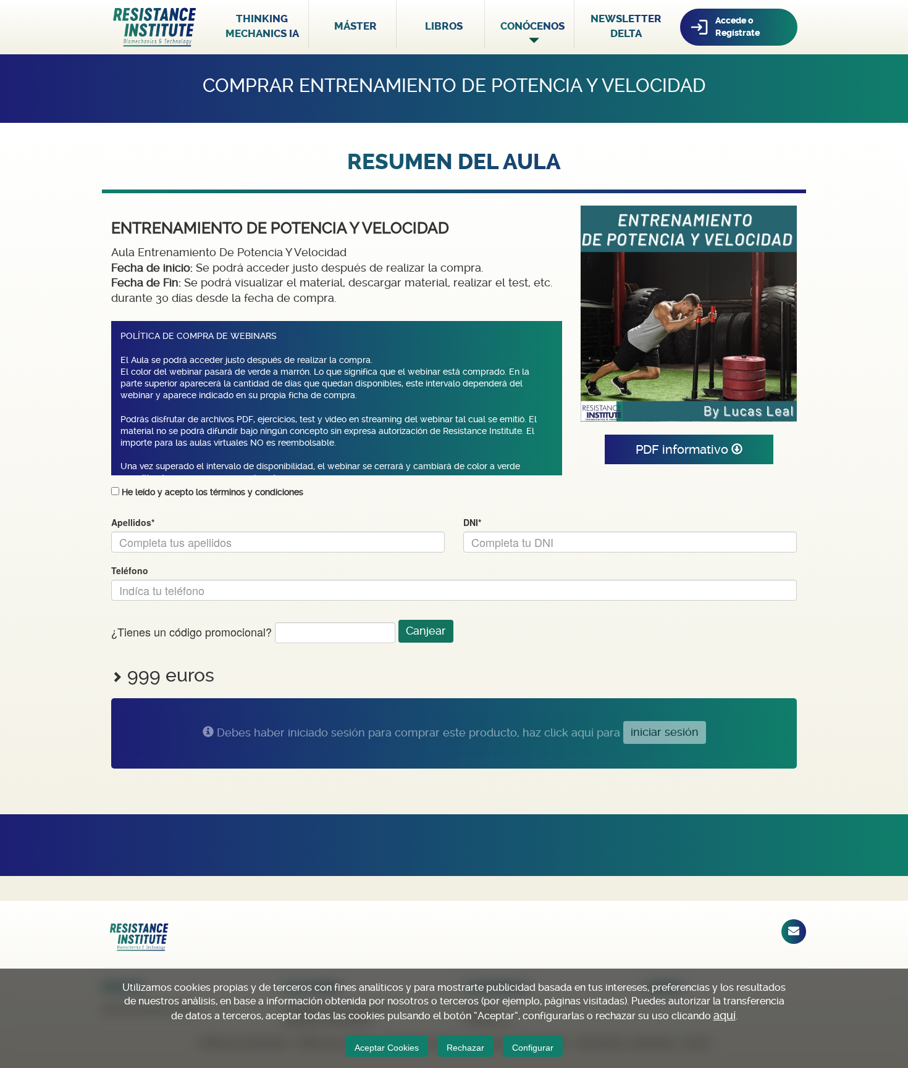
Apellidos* (132, 522)
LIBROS (444, 26)
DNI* (472, 522)
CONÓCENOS (532, 26)
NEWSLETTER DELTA (626, 26)
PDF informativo (683, 450)
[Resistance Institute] (154, 26)
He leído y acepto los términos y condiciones (212, 492)
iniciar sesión (665, 731)
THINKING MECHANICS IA (262, 26)
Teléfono (129, 571)
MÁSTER (355, 26)
